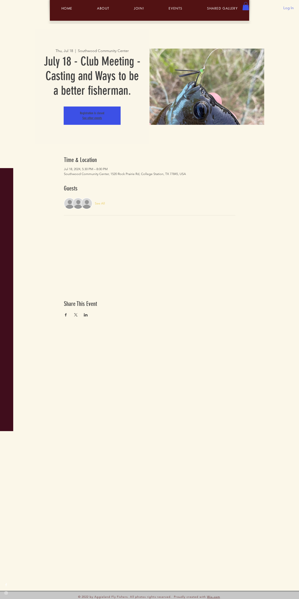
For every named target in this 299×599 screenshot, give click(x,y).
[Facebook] (6, 585)
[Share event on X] (76, 314)
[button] (7, 6)
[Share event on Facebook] (66, 314)
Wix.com (213, 597)
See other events (92, 118)
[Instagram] (6, 593)
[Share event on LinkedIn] (86, 314)
